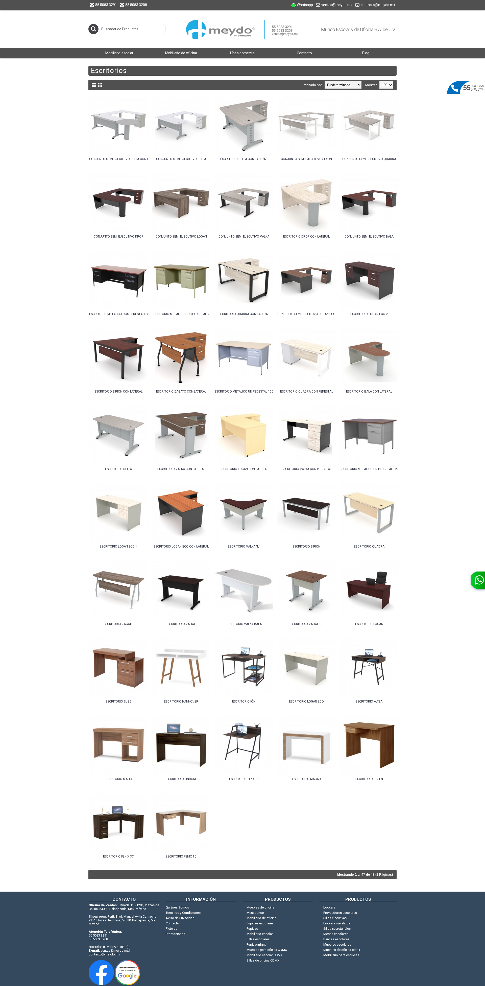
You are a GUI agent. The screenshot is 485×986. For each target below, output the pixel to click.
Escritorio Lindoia (181, 779)
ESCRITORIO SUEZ (118, 701)
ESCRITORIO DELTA (118, 469)
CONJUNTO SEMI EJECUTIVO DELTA (181, 159)
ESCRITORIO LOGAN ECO (306, 701)
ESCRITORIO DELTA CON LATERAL (243, 159)
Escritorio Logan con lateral (244, 469)
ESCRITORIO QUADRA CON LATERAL (244, 314)
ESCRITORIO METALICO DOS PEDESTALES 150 (181, 314)
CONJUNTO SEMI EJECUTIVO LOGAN (181, 236)
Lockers (329, 907)
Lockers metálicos (336, 923)
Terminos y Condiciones (183, 913)
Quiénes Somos (177, 907)
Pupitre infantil (257, 944)
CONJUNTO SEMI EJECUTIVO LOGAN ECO (306, 314)
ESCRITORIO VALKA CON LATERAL (181, 469)
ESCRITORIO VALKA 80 (306, 624)
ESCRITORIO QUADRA (369, 546)
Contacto (172, 923)
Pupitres (252, 928)
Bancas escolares (336, 939)
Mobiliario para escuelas (341, 955)
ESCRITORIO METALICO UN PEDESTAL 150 (243, 391)
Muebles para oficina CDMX (267, 950)
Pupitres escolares (260, 923)
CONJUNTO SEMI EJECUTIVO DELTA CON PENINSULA (118, 159)
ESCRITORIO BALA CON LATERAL (369, 391)
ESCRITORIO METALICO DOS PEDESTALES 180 (118, 314)
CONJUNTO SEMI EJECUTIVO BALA (369, 236)
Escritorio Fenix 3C (118, 856)
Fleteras (171, 928)
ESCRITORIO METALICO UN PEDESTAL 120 (369, 469)
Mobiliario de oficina (261, 918)
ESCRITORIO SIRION (306, 546)
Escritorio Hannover (181, 701)
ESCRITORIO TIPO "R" (244, 779)
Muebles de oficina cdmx (341, 950)
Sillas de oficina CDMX (263, 960)
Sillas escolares (258, 939)
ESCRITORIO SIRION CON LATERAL (118, 391)
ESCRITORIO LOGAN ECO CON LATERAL (181, 546)
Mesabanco (255, 913)
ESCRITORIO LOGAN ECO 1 (118, 546)
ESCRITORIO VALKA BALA (244, 624)
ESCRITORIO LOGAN (369, 624)
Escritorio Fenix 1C (181, 856)
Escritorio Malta (118, 779)
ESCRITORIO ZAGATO (119, 624)
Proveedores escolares (340, 913)
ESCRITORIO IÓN (243, 701)
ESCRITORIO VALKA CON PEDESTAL (306, 469)
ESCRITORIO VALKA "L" (244, 546)
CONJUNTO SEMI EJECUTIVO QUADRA (369, 159)
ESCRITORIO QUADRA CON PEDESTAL (306, 391)
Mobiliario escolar (260, 934)
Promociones (175, 934)
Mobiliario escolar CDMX (265, 955)
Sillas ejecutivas (335, 918)
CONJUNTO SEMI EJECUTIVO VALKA (244, 236)
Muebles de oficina (260, 907)
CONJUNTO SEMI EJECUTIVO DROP (118, 236)
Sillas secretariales (337, 928)
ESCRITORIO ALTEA (369, 701)
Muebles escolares (337, 944)
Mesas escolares (335, 934)
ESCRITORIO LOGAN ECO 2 (369, 314)
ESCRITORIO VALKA (181, 624)
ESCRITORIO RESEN (369, 779)
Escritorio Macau (306, 779)
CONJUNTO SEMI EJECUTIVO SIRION (306, 159)
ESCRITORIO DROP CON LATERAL (306, 236)
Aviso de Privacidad (180, 918)
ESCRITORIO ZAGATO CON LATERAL (181, 391)
